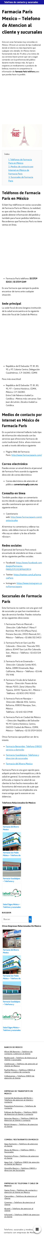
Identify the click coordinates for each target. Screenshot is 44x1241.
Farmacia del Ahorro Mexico (19, 763)
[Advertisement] (22, 101)
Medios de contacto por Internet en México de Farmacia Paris (20, 170)
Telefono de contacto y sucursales (21, 2)
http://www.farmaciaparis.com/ (26, 455)
